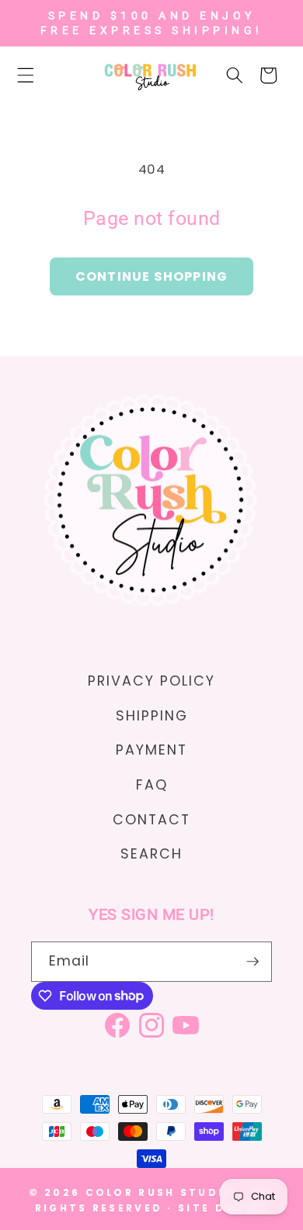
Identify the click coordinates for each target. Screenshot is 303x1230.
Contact (151, 819)
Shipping (152, 716)
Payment (151, 750)
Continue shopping (151, 276)
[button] (34, 75)
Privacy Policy (151, 681)
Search (151, 854)
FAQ (152, 785)
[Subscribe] (252, 962)
